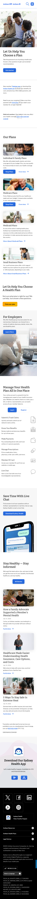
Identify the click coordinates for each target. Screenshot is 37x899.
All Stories (18, 581)
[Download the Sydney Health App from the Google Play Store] (14, 777)
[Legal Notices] (33, 839)
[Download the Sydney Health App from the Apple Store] (24, 777)
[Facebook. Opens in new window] (18, 797)
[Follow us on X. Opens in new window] (7, 797)
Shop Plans (9, 172)
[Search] (27, 4)
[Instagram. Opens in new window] (18, 807)
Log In (12, 410)
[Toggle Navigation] (32, 4)
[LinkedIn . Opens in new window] (29, 797)
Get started (11, 70)
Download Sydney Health (16, 513)
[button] (10, 304)
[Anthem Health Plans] (33, 833)
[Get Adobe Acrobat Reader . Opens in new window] (7, 807)
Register (24, 410)
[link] (11, 4)
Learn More (10, 332)
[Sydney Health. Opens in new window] (8, 817)
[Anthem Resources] (33, 828)
